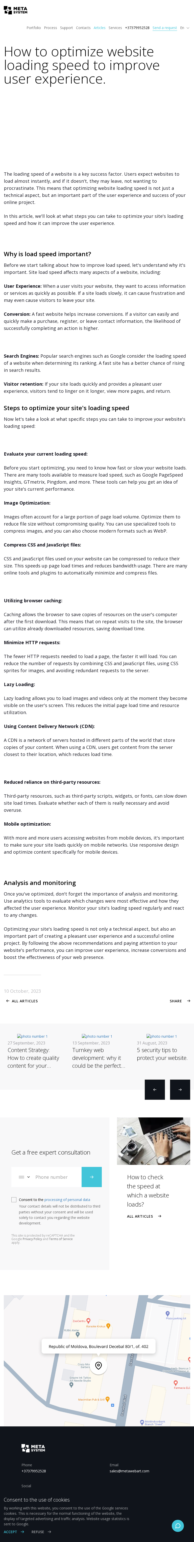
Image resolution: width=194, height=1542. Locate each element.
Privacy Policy (32, 1239)
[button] (155, 1090)
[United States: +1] (25, 1177)
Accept (11, 1531)
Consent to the (54, 1199)
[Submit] (92, 1177)
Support (66, 27)
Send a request (165, 27)
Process (50, 27)
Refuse (38, 1531)
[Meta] (13, 10)
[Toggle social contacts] (178, 1526)
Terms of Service (61, 1239)
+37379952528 (137, 27)
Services (115, 27)
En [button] (182, 27)
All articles (25, 1001)
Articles (100, 27)
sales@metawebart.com (129, 1471)
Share (176, 1001)
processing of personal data (67, 1199)
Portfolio (34, 27)
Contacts (83, 27)
